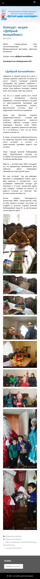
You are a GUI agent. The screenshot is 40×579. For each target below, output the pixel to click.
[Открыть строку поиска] (34, 2)
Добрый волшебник (13, 536)
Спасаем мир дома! (13, 548)
